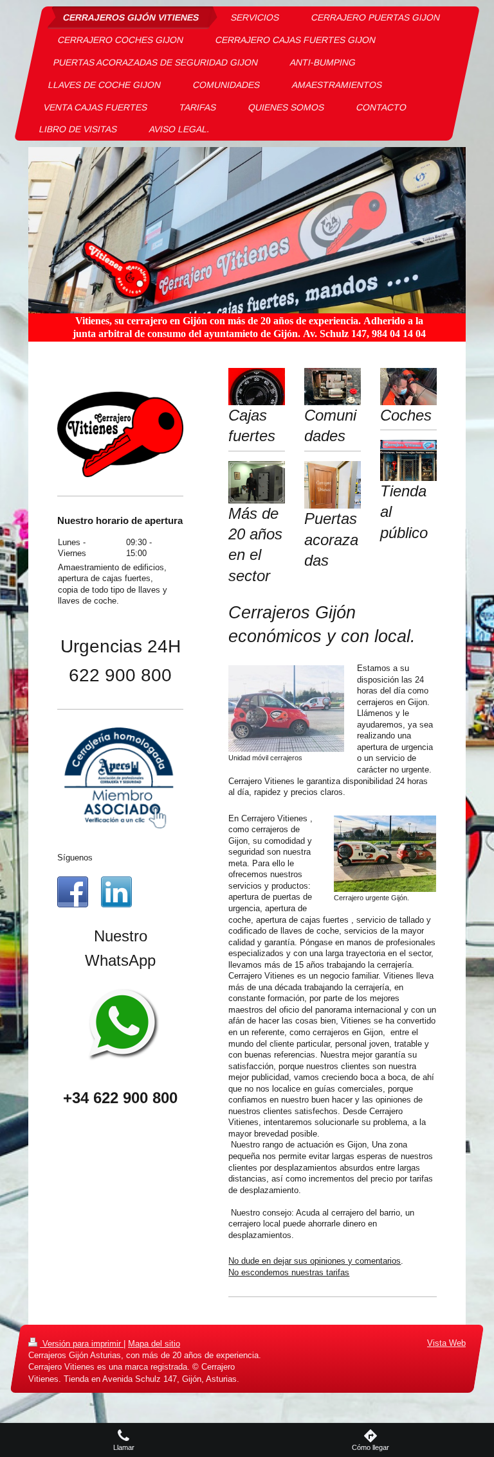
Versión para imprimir (82, 1343)
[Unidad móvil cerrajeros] (286, 708)
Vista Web (446, 1343)
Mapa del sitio (154, 1343)
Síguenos (75, 857)
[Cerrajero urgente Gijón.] (385, 854)
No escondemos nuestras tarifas (288, 1272)
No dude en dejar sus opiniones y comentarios (314, 1261)
